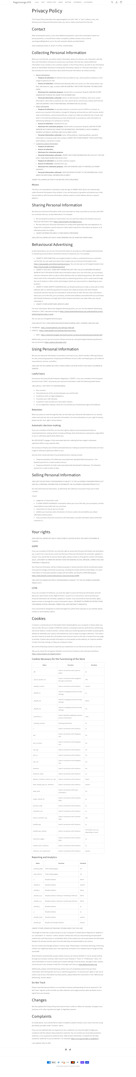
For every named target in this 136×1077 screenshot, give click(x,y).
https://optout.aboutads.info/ (55, 342)
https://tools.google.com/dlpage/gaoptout (49, 267)
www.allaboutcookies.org (88, 964)
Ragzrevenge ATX (64, 1066)
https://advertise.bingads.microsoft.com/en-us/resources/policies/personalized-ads (71, 335)
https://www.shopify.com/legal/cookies (46, 654)
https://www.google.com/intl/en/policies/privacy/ (52, 264)
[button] (112, 2)
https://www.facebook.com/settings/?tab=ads (57, 328)
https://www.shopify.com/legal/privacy (68, 222)
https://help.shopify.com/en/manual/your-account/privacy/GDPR (55, 576)
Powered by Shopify (74, 1066)
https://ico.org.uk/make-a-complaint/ (84, 1039)
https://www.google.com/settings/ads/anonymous (57, 330)
